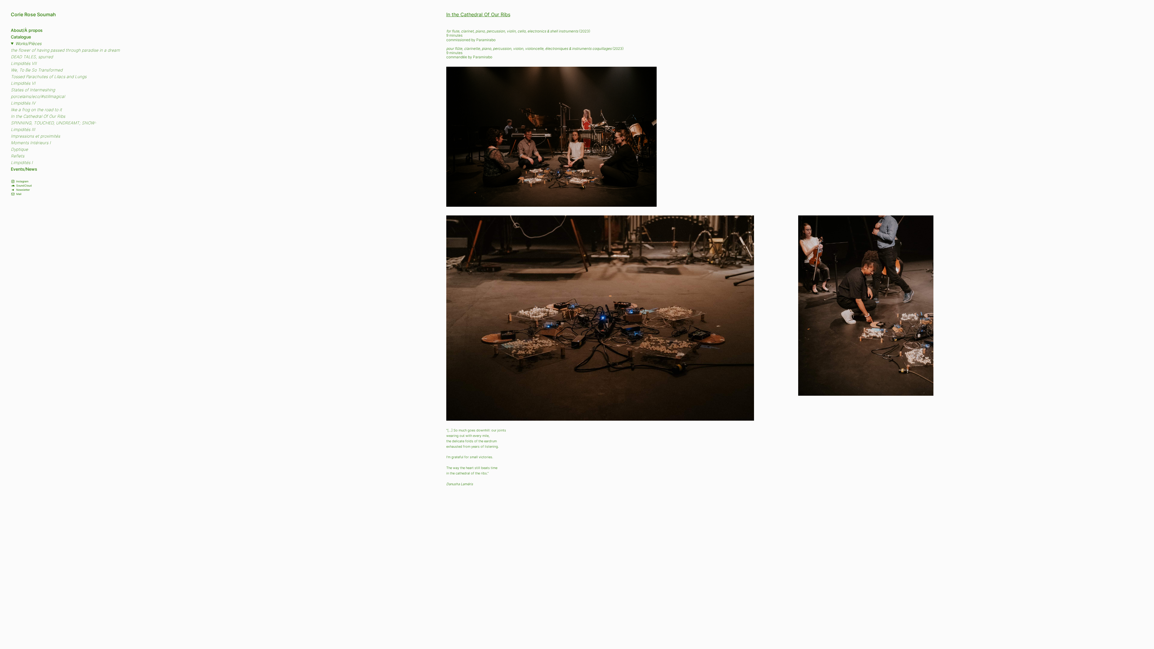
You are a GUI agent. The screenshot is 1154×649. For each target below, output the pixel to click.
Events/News (24, 169)
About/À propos (27, 30)
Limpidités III (23, 129)
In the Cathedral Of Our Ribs (38, 116)
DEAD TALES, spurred (32, 56)
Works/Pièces (28, 43)
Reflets (17, 156)
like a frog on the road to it (36, 109)
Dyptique (19, 149)
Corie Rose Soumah (33, 14)
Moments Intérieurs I (31, 142)
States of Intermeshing (33, 89)
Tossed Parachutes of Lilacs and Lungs (49, 76)
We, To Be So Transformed (37, 70)
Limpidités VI (23, 83)
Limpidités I (22, 162)
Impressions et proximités (35, 136)
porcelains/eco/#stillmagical (38, 96)
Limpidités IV (23, 103)
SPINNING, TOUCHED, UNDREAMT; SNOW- (53, 122)
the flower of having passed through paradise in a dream (65, 50)
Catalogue (21, 37)
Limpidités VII (24, 63)
